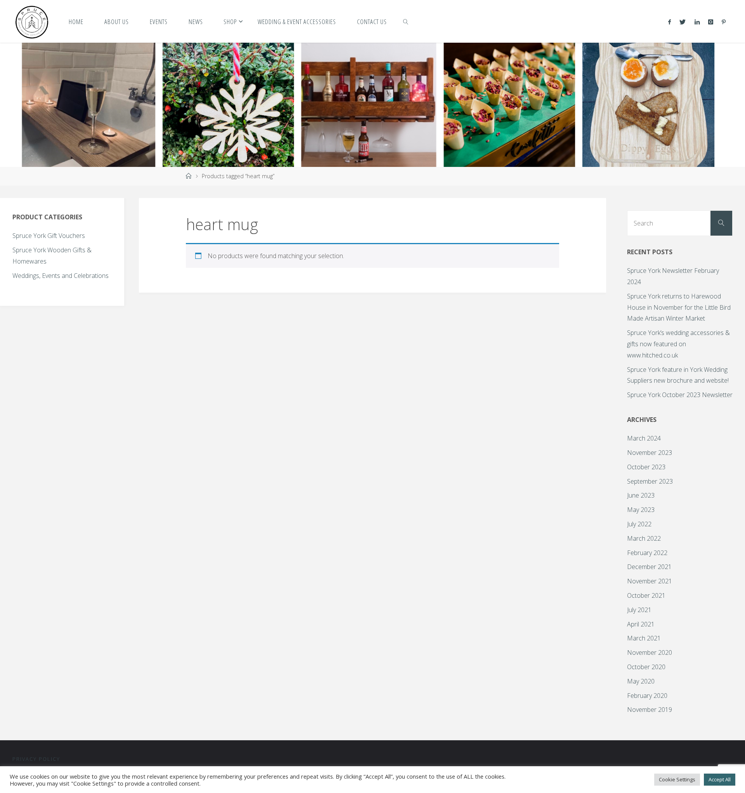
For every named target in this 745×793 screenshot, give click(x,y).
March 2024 (644, 438)
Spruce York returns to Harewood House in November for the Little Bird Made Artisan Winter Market (679, 307)
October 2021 (646, 595)
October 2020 (646, 667)
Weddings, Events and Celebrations (60, 275)
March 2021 (644, 638)
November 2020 (649, 652)
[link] (405, 21)
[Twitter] (682, 21)
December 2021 (649, 566)
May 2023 (641, 509)
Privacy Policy (36, 758)
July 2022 (639, 524)
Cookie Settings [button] (677, 779)
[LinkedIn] (696, 21)
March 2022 (644, 538)
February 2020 (647, 695)
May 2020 (641, 681)
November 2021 (649, 581)
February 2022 (647, 552)
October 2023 (646, 467)
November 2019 (649, 709)
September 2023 (650, 481)
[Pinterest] (723, 21)
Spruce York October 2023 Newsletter (680, 394)
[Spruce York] (32, 21)
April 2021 (641, 624)
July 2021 (639, 610)
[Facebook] (669, 21)
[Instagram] (710, 21)
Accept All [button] (720, 779)
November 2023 (649, 452)
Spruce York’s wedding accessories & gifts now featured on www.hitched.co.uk (678, 343)
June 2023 (641, 495)
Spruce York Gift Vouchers (48, 235)
